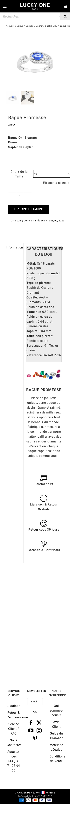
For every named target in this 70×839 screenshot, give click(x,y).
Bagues (29, 26)
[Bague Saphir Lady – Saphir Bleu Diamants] (20, 633)
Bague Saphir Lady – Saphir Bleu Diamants (20, 663)
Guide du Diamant (56, 736)
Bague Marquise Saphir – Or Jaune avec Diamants (49, 663)
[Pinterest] (35, 738)
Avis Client (56, 724)
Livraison (13, 706)
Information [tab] (13, 247)
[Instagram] (39, 730)
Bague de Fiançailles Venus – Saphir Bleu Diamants (50, 614)
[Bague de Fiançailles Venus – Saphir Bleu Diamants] (49, 584)
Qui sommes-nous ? (56, 710)
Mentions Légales (56, 747)
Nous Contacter (13, 742)
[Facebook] (31, 722)
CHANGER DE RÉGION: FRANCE (35, 792)
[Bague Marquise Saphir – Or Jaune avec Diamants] (49, 633)
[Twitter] (39, 722)
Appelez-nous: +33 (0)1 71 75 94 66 (13, 761)
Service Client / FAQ (13, 728)
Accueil (10, 26)
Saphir (39, 26)
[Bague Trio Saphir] (20, 584)
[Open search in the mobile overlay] (35, 16)
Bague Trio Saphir (21, 610)
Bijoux (20, 26)
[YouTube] (31, 730)
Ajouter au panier (28, 209)
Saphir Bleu (51, 26)
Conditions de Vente (56, 759)
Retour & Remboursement (13, 715)
